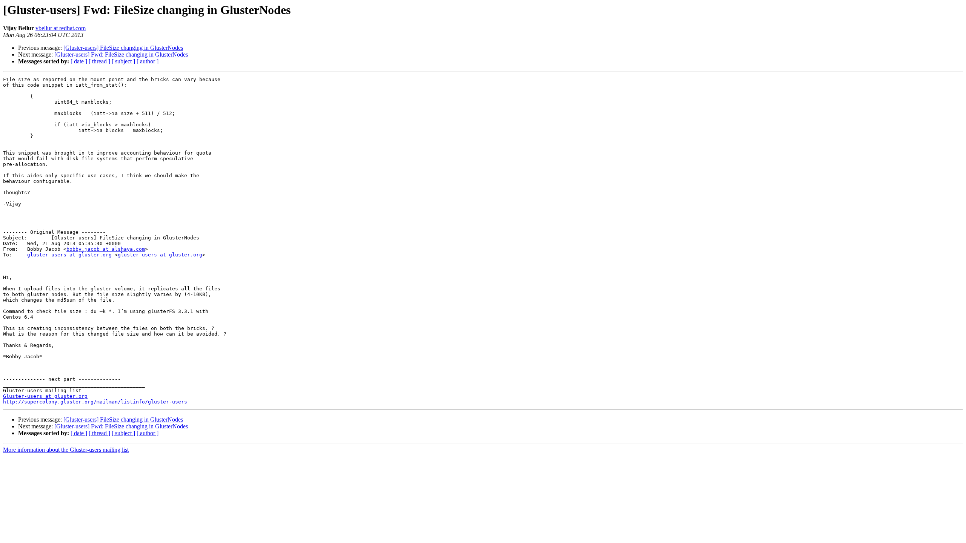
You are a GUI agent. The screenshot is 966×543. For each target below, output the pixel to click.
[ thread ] (99, 61)
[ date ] (79, 61)
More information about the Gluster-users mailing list (66, 449)
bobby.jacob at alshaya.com (105, 249)
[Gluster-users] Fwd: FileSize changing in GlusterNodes (121, 54)
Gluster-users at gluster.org (45, 396)
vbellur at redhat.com (60, 28)
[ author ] (147, 61)
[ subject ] (123, 61)
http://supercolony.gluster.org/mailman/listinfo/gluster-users (95, 402)
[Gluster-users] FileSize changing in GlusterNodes (123, 47)
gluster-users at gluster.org (69, 255)
